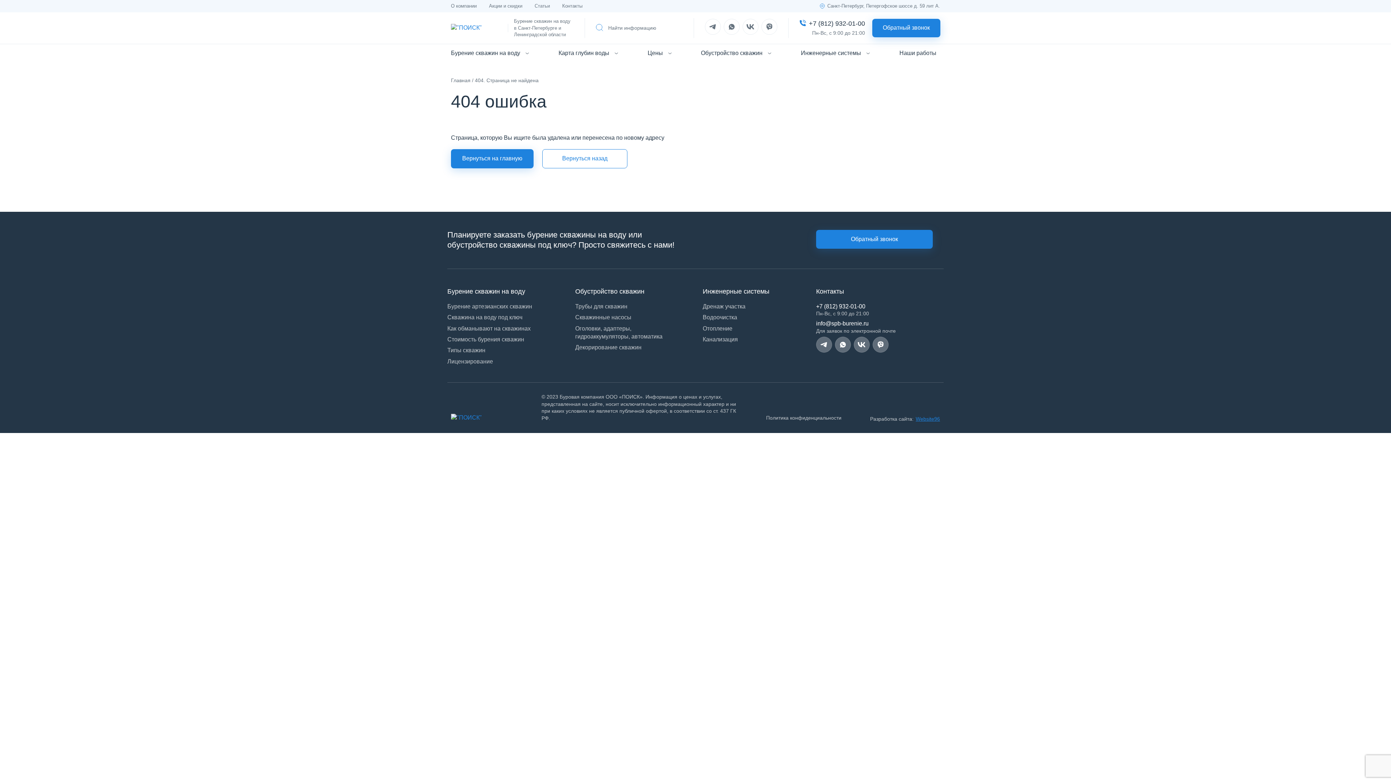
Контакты (572, 6)
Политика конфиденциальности (803, 418)
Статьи (542, 6)
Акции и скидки (505, 6)
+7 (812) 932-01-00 (840, 306)
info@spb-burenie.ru (842, 323)
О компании (464, 6)
